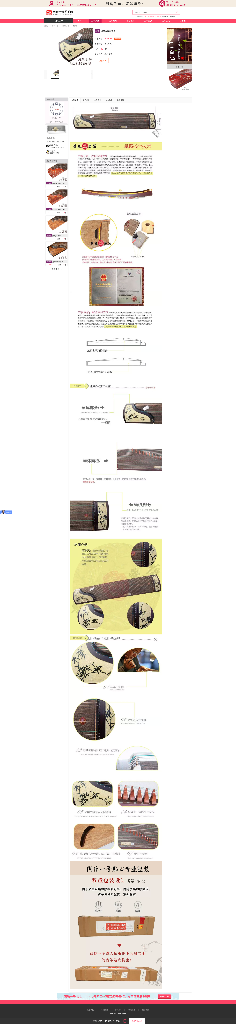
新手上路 (118, 1009)
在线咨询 (137, 1021)
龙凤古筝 (65, 25)
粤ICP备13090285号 (118, 1013)
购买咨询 (102, 60)
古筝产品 (95, 20)
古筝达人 (166, 20)
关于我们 (104, 1009)
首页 (79, 20)
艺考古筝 (158, 16)
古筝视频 (130, 20)
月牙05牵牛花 (149, 16)
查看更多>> (57, 269)
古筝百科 (113, 20)
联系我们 (183, 20)
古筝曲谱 (148, 20)
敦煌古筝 (165, 16)
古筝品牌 (58, 20)
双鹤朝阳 (172, 16)
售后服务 (131, 1009)
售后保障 (145, 1009)
